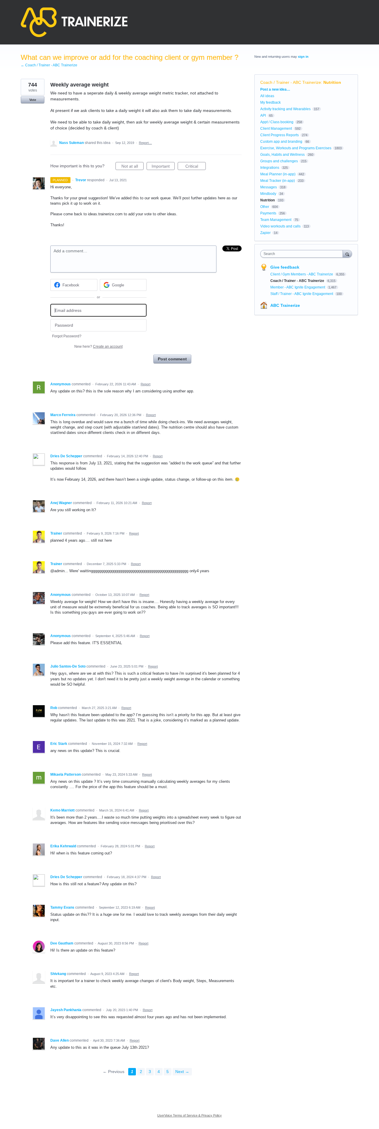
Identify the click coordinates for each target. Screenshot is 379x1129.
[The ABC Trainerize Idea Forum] (74, 22)
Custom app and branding (281, 141)
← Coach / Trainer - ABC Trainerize (49, 65)
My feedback (270, 102)
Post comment (172, 359)
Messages (268, 187)
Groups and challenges (279, 161)
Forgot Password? (66, 336)
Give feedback (284, 267)
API (263, 115)
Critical (195, 167)
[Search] (347, 253)
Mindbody (268, 194)
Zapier (265, 233)
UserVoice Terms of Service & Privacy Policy (189, 1115)
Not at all (132, 167)
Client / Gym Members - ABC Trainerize (302, 274)
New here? (98, 346)
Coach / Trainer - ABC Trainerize (290, 82)
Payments (268, 213)
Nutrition (332, 82)
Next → (182, 1071)
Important (163, 167)
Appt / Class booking (276, 122)
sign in (303, 56)
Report (145, 384)
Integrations (269, 168)
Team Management (275, 220)
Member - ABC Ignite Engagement (298, 287)
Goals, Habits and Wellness (282, 155)
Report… (145, 143)
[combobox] (303, 254)
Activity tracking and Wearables (285, 109)
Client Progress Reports (279, 135)
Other (264, 207)
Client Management (276, 128)
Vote (32, 100)
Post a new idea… (275, 89)
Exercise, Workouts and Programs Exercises (295, 148)
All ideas (267, 96)
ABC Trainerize (285, 305)
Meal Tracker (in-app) (277, 181)
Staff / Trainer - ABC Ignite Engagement (302, 294)
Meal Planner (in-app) (278, 174)
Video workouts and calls (280, 226)
